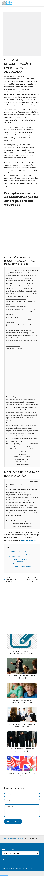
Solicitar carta (27, 868)
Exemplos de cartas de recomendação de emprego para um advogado (22, 554)
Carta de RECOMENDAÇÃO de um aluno (12, 580)
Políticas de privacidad (15, 868)
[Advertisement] (22, 34)
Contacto (5, 868)
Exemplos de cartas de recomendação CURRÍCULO (31, 580)
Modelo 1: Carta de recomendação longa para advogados (22, 561)
